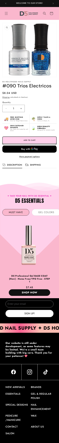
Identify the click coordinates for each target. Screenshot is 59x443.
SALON (10, 433)
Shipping (6, 97)
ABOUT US (37, 426)
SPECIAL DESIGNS (17, 405)
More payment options (29, 156)
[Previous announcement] (5, 3)
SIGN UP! (29, 313)
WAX (34, 416)
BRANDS (36, 387)
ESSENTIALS (13, 394)
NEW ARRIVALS (15, 387)
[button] (6, 13)
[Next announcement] (53, 3)
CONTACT (12, 426)
